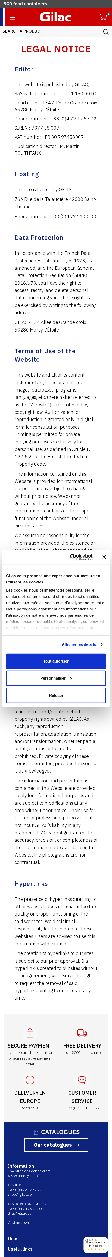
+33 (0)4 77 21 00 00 (73, 216)
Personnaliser (53, 678)
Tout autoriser (56, 661)
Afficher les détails (79, 644)
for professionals (21, 3)
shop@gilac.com (21, 1194)
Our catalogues (53, 1144)
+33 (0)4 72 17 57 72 (73, 119)
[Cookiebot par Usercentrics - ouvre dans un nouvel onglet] (70, 557)
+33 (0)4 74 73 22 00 (25, 1208)
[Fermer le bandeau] (104, 557)
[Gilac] (55, 16)
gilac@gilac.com (21, 1213)
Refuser (56, 695)
